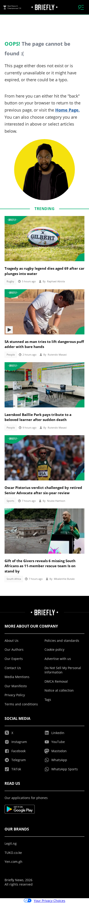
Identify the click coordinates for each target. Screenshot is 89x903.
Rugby (10, 281)
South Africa (14, 578)
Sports (10, 500)
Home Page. (67, 110)
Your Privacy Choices (49, 900)
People (11, 354)
